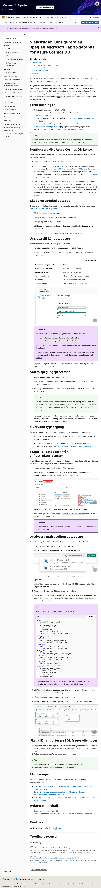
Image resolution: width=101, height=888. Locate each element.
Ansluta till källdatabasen (40, 70)
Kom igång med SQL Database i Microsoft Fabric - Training (50, 848)
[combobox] (13, 38)
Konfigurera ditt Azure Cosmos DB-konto (45, 65)
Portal (77, 22)
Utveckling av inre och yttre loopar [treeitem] (15, 135)
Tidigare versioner (27, 884)
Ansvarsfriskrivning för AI (10, 884)
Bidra (45, 884)
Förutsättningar (37, 63)
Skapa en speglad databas (40, 68)
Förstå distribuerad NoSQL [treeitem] (14, 59)
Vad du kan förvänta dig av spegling (43, 209)
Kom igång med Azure (90, 22)
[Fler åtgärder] (96, 36)
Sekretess (52, 884)
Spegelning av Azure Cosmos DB (46, 811)
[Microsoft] (3, 17)
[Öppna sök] (90, 17)
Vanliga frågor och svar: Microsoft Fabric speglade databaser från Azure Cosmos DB (65, 814)
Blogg (37, 884)
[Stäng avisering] (97, 4)
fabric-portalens (45, 213)
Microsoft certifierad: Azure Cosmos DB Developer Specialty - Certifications (55, 858)
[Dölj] (24, 34)
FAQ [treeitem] (7, 56)
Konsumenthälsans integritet (68, 884)
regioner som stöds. (75, 129)
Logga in (96, 17)
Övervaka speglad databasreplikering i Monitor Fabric (76, 446)
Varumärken (6, 887)
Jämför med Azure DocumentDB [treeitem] (11, 64)
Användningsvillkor (88, 884)
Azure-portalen (66, 162)
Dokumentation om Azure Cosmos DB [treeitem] (12, 44)
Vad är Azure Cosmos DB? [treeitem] (14, 52)
